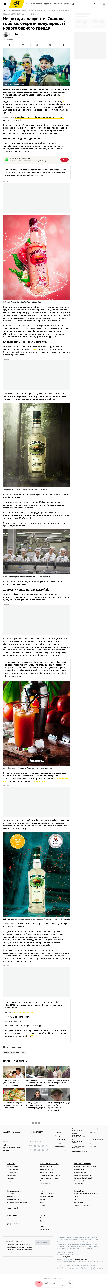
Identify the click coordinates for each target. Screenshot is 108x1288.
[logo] (16, 4)
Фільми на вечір (45, 1199)
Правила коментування (80, 1151)
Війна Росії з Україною (49, 1164)
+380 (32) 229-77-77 (69, 1257)
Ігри (91, 1150)
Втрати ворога (45, 1184)
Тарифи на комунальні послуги (17, 1202)
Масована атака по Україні (49, 1178)
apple (74, 1268)
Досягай (47, 4)
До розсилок (42, 1242)
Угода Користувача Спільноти (78, 1147)
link (30, 1146)
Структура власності (96, 1139)
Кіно (42, 1191)
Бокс (41, 1218)
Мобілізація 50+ (79, 1169)
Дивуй (67, 4)
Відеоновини (11, 1175)
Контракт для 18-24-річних (83, 1175)
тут (32, 1036)
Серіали (42, 1205)
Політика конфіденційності (78, 1129)
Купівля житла (12, 1221)
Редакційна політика (61, 1136)
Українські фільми (46, 1197)
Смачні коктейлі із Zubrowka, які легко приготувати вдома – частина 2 (33, 118)
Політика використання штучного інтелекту (78, 1135)
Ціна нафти (10, 1194)
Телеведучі (58, 1143)
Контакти (93, 1132)
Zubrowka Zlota (38, 781)
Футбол (42, 1221)
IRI (64, 101)
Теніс (42, 1224)
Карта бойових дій (46, 1169)
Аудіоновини (11, 1178)
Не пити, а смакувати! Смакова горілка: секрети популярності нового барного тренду (46, 10)
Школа (76, 1197)
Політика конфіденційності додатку (78, 1141)
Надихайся (57, 4)
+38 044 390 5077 (36, 1132)
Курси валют (11, 1197)
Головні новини (12, 1166)
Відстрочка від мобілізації (83, 1178)
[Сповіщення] (104, 4)
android (62, 1268)
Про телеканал (60, 1139)
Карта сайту (93, 1146)
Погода (9, 1181)
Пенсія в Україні (12, 1208)
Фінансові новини (13, 1199)
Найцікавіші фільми (47, 1194)
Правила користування (62, 1150)
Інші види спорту (46, 1229)
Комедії (42, 1202)
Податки (9, 1205)
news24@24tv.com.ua (11, 1132)
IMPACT (34, 349)
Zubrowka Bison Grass (23, 1012)
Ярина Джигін (14, 34)
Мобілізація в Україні (82, 1164)
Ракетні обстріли (46, 1166)
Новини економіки (14, 1191)
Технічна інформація (96, 1129)
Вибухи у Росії (45, 1181)
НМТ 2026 (77, 1199)
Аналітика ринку (12, 1218)
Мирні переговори (46, 1172)
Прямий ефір (11, 1172)
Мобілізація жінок (80, 1172)
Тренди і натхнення (13, 1224)
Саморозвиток (79, 1202)
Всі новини (11, 1164)
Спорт (42, 1215)
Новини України (12, 1169)
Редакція (58, 1132)
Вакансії (92, 1136)
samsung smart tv (98, 1268)
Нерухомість (12, 1215)
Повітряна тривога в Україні (50, 1175)
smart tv (86, 1268)
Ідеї (4, 10)
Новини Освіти (79, 1191)
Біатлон (42, 1227)
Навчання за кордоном (82, 1205)
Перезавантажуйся (34, 4)
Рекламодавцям (60, 1146)
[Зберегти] (64, 45)
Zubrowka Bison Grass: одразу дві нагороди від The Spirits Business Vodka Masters (36, 925)
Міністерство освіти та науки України (86, 1194)
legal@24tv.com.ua (81, 1259)
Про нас (57, 1129)
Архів (91, 1143)
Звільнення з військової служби (85, 1166)
